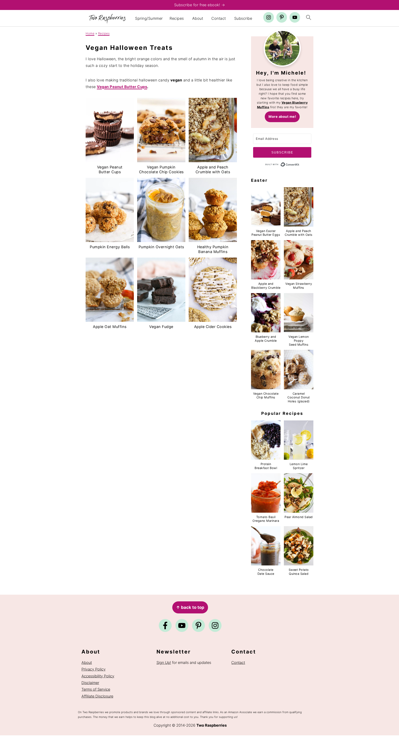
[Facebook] (165, 625)
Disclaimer (90, 683)
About (197, 18)
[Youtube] (181, 625)
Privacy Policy (93, 669)
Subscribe (243, 18)
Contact (218, 18)
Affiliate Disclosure (97, 696)
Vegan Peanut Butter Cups (122, 87)
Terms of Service (95, 689)
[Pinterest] (198, 625)
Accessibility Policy (97, 676)
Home (90, 33)
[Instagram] (215, 625)
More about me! (282, 116)
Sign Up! (163, 662)
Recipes (177, 18)
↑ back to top (190, 607)
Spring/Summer (149, 18)
